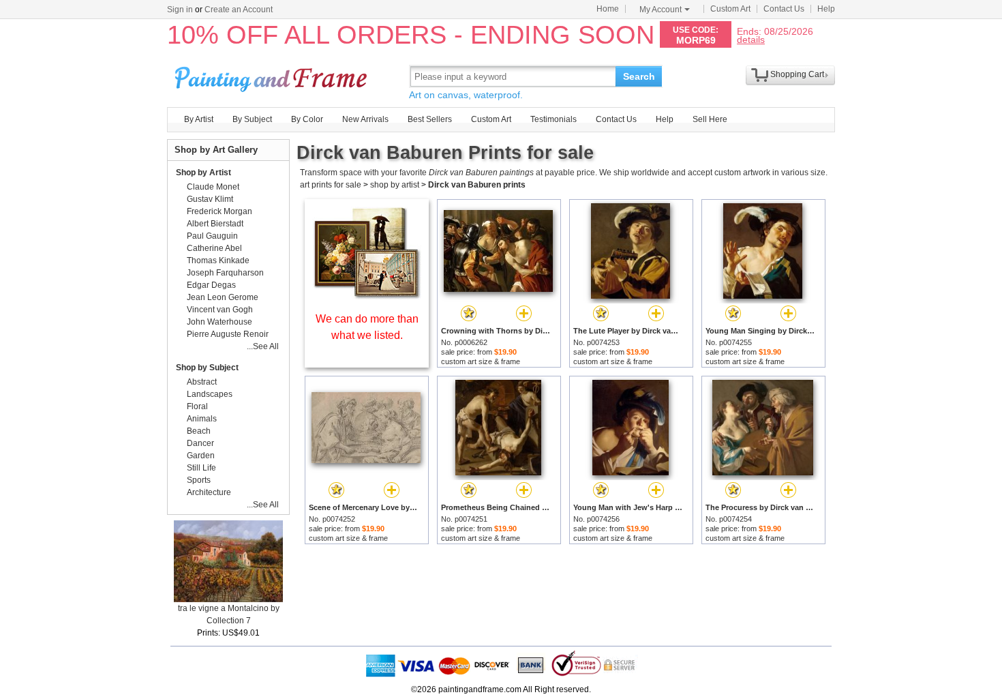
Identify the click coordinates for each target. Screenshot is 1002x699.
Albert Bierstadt (215, 223)
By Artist (198, 119)
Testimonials (553, 119)
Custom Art (730, 9)
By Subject (252, 119)
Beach (199, 431)
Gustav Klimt (210, 199)
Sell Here (710, 119)
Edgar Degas (211, 285)
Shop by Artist (203, 172)
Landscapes (209, 394)
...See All (263, 346)
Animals (202, 418)
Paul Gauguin (212, 236)
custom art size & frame (480, 361)
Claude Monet (213, 187)
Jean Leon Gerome (222, 297)
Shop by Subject (207, 367)
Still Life (201, 468)
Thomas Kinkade (218, 260)
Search (639, 76)
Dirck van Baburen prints (477, 185)
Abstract (202, 382)
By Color (307, 119)
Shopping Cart (797, 74)
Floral (197, 406)
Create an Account (238, 9)
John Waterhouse (219, 322)
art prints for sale (330, 185)
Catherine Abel (214, 248)
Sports (199, 480)
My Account (660, 9)
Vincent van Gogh (220, 309)
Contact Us (783, 9)
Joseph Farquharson (225, 273)
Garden (201, 455)
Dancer (200, 443)
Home (607, 9)
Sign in (180, 9)
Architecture (209, 492)
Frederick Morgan (219, 211)
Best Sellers (430, 119)
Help (826, 9)
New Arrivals (365, 119)
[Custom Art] (366, 295)
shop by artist (394, 185)
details (751, 39)
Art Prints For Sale (272, 76)
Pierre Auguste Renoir (228, 334)
